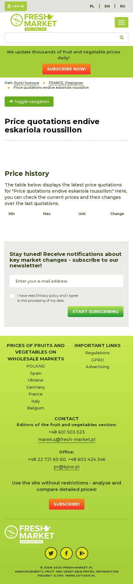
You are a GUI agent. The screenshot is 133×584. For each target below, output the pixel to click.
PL (92, 6)
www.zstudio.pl (80, 575)
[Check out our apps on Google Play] (82, 553)
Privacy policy (47, 295)
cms (60, 575)
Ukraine (35, 379)
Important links (98, 345)
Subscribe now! (66, 68)
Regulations (97, 352)
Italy (35, 401)
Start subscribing (95, 311)
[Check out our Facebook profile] (66, 553)
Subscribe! (67, 504)
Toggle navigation (31, 101)
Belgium (35, 407)
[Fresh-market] (33, 22)
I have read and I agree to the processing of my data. (47, 298)
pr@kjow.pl (66, 467)
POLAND (35, 365)
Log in (18, 6)
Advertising (97, 366)
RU (122, 6)
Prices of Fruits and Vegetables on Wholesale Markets (36, 352)
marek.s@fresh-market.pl (66, 439)
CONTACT (66, 418)
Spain (35, 373)
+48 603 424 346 (86, 459)
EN (107, 6)
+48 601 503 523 (67, 432)
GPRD (97, 359)
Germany (35, 387)
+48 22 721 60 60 (47, 459)
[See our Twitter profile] (51, 553)
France (35, 393)
